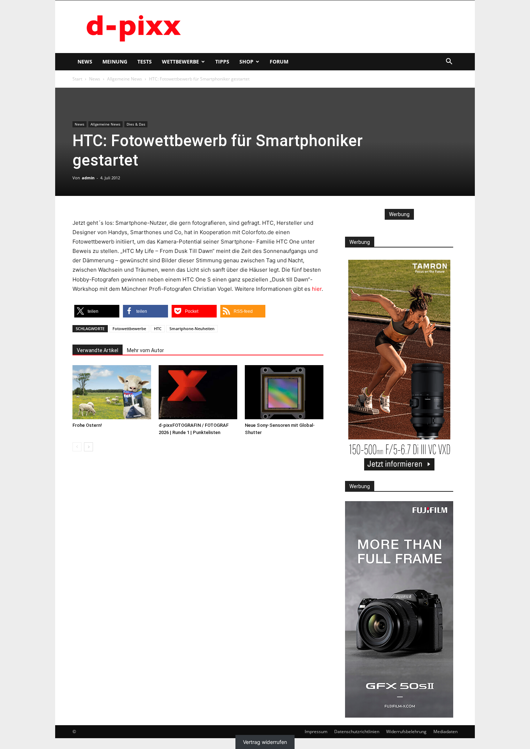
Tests (144, 61)
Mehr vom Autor (145, 350)
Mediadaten (445, 731)
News (85, 61)
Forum (279, 61)
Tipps (222, 61)
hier (317, 288)
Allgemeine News (124, 79)
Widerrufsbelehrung (406, 731)
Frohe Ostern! (87, 425)
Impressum (316, 731)
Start (77, 79)
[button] (449, 62)
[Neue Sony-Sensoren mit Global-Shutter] (284, 392)
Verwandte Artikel (97, 350)
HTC (158, 328)
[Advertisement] (326, 26)
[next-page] (88, 446)
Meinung (114, 61)
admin (88, 177)
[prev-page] (76, 446)
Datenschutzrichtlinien (356, 731)
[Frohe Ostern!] (111, 392)
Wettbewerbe (180, 61)
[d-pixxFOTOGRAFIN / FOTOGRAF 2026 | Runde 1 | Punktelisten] (198, 392)
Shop (246, 61)
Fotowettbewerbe (129, 328)
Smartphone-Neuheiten (192, 328)
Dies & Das (136, 124)
